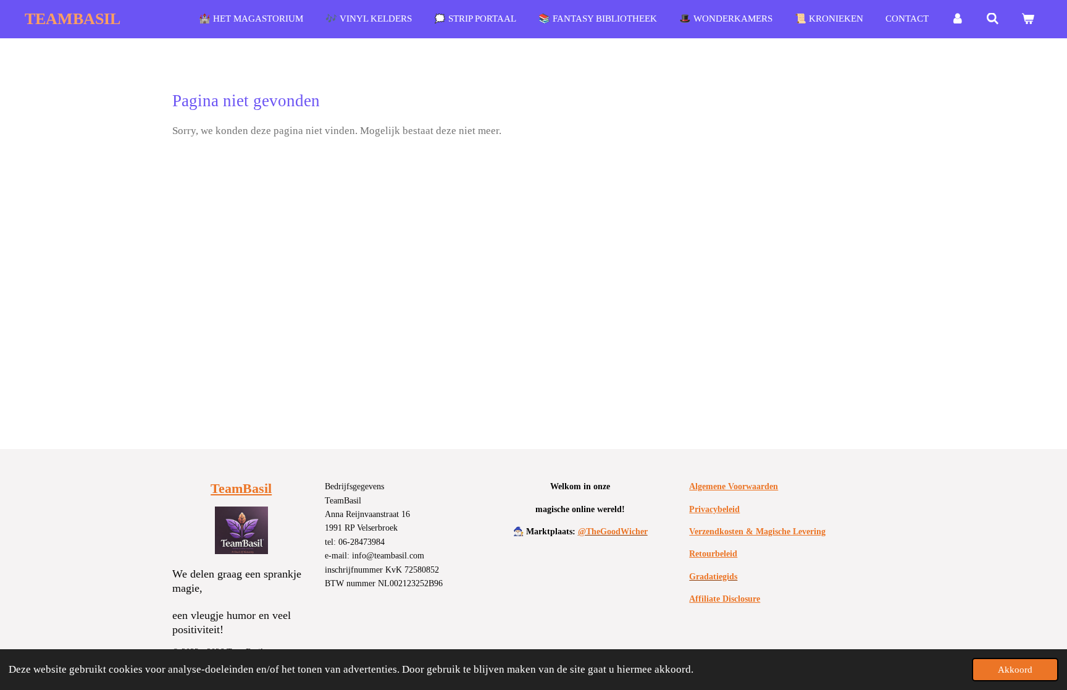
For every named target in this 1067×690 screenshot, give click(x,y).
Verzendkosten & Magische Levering (757, 531)
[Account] (957, 19)
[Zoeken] (992, 19)
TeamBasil (241, 488)
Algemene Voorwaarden (733, 486)
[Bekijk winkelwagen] (1027, 19)
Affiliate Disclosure (724, 599)
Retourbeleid (713, 553)
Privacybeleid (714, 509)
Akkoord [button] (1015, 669)
